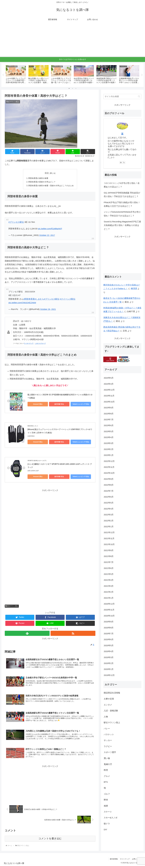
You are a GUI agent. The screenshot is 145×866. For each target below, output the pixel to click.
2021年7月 (109, 562)
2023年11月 (109, 396)
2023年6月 (109, 425)
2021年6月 (109, 568)
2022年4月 (109, 509)
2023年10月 (109, 402)
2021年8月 (109, 556)
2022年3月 (109, 515)
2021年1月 (109, 598)
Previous (3, 75)
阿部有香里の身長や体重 (38, 178)
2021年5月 (109, 574)
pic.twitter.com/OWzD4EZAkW (22, 303)
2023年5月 (109, 431)
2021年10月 (109, 544)
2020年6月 (109, 639)
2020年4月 (109, 651)
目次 (47, 173)
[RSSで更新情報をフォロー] (73, 633)
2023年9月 (109, 408)
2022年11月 (109, 467)
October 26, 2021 (48, 309)
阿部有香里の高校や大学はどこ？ (42, 182)
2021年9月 (109, 550)
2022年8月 (109, 485)
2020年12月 (109, 604)
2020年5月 (109, 645)
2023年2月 (109, 449)
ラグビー (108, 746)
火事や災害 (109, 699)
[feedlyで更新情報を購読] (27, 633)
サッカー (108, 740)
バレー (107, 728)
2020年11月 (109, 610)
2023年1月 (109, 455)
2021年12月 (109, 532)
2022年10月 (109, 473)
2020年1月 (109, 669)
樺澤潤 (134, 288)
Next (142, 75)
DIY (105, 829)
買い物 (107, 758)
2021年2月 (109, 592)
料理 (106, 770)
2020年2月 (109, 663)
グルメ (107, 776)
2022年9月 (109, 479)
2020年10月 (109, 616)
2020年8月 (109, 628)
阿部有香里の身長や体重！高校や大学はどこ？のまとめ (51, 186)
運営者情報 (114, 859)
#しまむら (39, 299)
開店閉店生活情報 (112, 693)
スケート (108, 812)
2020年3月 (109, 657)
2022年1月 (109, 526)
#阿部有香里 (29, 299)
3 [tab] (76, 88)
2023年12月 (109, 390)
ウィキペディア (28, 343)
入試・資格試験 (111, 711)
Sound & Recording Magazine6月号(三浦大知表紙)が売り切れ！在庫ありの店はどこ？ (122, 225)
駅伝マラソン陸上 (12, 606)
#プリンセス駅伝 (16, 222)
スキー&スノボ (110, 818)
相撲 (106, 806)
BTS (106, 782)
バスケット (109, 734)
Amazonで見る (37, 404)
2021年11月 (109, 538)
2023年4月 (109, 437)
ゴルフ (107, 794)
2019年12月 (109, 675)
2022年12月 (109, 461)
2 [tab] (72, 88)
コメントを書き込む (50, 838)
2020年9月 (109, 622)
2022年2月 (109, 521)
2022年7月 (109, 491)
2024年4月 (109, 384)
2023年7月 (109, 419)
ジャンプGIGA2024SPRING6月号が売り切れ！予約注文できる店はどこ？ (122, 214)
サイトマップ (125, 859)
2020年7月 (109, 633)
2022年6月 (109, 497)
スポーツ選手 (110, 752)
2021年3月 (109, 586)
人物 (106, 717)
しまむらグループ (40, 343)
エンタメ (108, 705)
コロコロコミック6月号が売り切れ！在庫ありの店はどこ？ (122, 185)
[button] (88, 151)
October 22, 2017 (47, 235)
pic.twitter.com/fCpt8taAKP (50, 229)
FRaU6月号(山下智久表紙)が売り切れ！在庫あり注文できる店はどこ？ (122, 204)
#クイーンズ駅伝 (67, 299)
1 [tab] (69, 88)
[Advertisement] (72, 40)
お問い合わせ (136, 859)
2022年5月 (109, 503)
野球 (106, 800)
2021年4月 (109, 580)
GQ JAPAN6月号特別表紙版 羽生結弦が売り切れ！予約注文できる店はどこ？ (122, 195)
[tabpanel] (16, 74)
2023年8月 (109, 414)
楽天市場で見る (59, 404)
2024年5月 (109, 378)
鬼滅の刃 (108, 764)
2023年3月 (109, 443)
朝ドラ (107, 824)
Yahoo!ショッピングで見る (80, 404)
